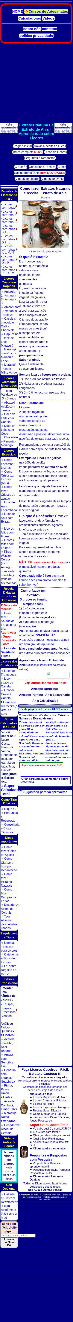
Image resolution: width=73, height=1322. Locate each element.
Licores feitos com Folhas (7, 543)
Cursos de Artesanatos (48, 11)
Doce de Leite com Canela (8, 417)
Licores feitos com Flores (7, 532)
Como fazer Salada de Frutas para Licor (8, 620)
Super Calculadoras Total (12, 790)
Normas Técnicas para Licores (9, 946)
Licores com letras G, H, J (8, 239)
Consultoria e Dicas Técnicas (10, 828)
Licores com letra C (9, 220)
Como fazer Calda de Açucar (8, 850)
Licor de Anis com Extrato (8, 517)
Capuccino (11, 334)
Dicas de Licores (56, 152)
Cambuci (7, 1105)
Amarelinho (11, 307)
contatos (49, 29)
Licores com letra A (8, 206)
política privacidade (36, 36)
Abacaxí (9, 402)
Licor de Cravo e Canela (8, 694)
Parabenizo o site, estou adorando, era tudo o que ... (58, 757)
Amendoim (9, 311)
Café (4, 326)
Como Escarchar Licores (7, 463)
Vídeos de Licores (27, 178)
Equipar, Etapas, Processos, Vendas (8, 1009)
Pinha (8, 1085)
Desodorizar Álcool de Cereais (10, 908)
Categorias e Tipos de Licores (10, 958)
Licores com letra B (8, 213)
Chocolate (8, 330)
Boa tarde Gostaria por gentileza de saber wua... (31, 747)
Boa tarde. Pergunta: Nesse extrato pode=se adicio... (32, 757)
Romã (5, 1117)
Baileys (8, 314)
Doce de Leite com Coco (8, 429)
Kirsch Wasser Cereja (7, 555)
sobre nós (32, 29)
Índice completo (27, 152)
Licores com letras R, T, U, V (8, 270)
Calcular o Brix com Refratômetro (9, 1198)
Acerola (9, 1101)
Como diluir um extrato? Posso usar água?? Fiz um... (32, 736)
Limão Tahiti (9, 1109)
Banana (6, 1050)
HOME (17, 11)
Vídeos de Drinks (52, 178)
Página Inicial (23, 146)
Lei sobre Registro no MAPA (8, 969)
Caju (4, 1066)
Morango (7, 445)
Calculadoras (29, 18)
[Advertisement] (36, 83)
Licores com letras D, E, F (8, 229)
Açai (4, 1047)
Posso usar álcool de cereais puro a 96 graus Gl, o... (32, 726)
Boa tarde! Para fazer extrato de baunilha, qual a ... (58, 736)
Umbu (5, 1093)
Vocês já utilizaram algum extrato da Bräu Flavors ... (57, 726)
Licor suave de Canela (7, 682)
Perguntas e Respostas (39, 158)
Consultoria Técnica (42, 166)
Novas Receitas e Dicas (50, 146)
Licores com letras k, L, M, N (8, 249)
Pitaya (5, 1089)
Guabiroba (8, 1081)
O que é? (21, 166)
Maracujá (7, 345)
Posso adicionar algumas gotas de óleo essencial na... (57, 747)
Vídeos (48, 18)
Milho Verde (9, 372)
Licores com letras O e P (8, 259)
